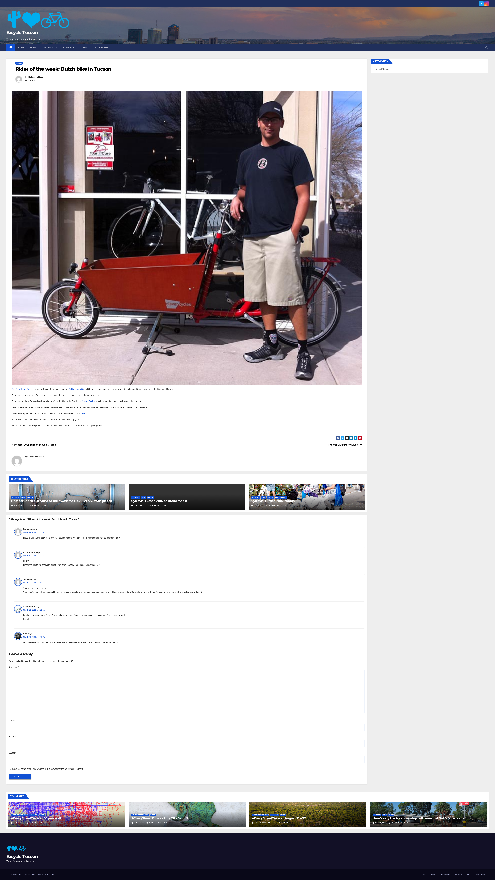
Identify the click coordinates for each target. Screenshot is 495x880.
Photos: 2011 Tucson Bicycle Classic (35, 444)
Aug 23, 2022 (380, 823)
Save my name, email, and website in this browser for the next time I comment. (47, 769)
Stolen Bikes (102, 47)
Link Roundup (49, 47)
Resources (69, 47)
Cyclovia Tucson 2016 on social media (159, 501)
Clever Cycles (88, 401)
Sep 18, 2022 (19, 823)
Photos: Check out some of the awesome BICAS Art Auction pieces (61, 501)
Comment (14, 667)
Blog (143, 497)
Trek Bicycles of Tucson (22, 389)
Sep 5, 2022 (139, 823)
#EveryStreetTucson (20, 815)
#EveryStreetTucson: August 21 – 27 (279, 818)
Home (21, 47)
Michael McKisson (36, 77)
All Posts (15, 497)
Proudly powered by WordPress (18, 874)
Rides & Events (280, 497)
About (85, 47)
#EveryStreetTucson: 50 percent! (36, 818)
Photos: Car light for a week (344, 444)
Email (12, 737)
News (33, 47)
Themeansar (50, 874)
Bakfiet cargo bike (77, 389)
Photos (19, 63)
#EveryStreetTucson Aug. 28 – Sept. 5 (159, 818)
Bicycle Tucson (22, 32)
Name (12, 720)
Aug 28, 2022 (260, 823)
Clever (83, 413)
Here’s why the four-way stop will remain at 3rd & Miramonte (418, 818)
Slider (41, 815)
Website (12, 753)
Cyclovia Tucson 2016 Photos (273, 501)
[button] (486, 47)
